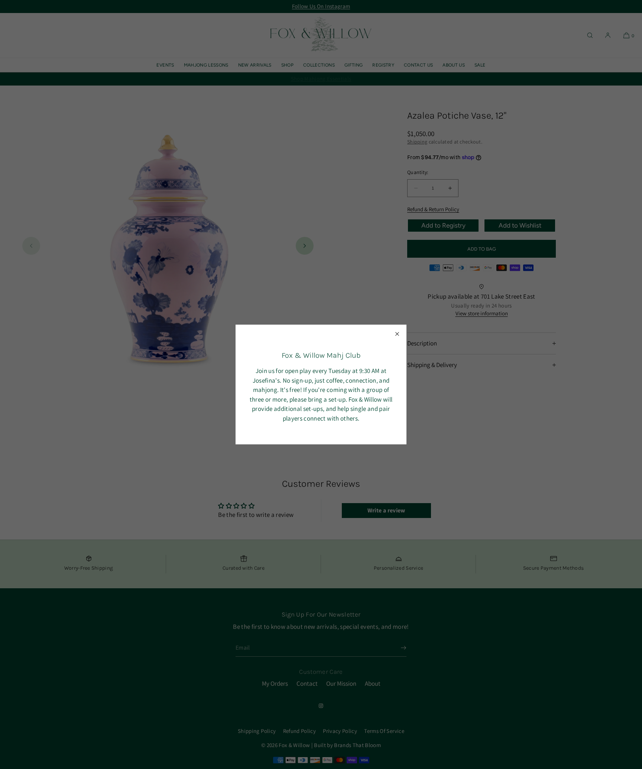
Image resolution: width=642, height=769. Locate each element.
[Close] (397, 334)
